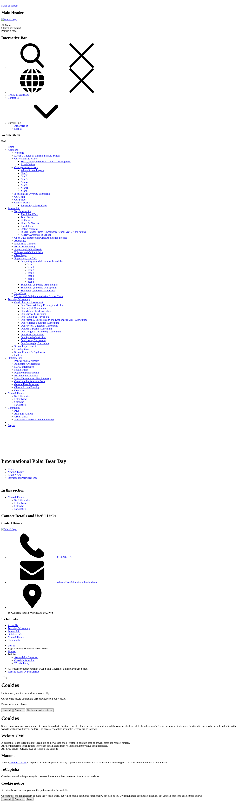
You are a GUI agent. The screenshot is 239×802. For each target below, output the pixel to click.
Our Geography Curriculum (35, 343)
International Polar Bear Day (22, 477)
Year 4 (24, 182)
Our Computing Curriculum (35, 316)
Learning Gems (22, 349)
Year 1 (24, 173)
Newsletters (20, 404)
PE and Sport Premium (26, 375)
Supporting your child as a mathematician (42, 261)
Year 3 (24, 179)
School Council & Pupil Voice (29, 352)
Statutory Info (15, 358)
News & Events (16, 393)
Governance (20, 390)
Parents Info (14, 208)
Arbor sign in (21, 125)
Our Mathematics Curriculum (36, 311)
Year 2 (24, 176)
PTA (16, 410)
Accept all (19, 710)
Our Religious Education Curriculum (40, 322)
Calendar (19, 402)
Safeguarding (21, 369)
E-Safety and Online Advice (28, 252)
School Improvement (25, 346)
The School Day (29, 214)
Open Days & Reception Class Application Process (40, 237)
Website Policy (22, 663)
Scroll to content (9, 5)
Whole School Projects (32, 170)
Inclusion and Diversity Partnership (32, 193)
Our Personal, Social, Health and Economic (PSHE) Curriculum (54, 319)
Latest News (20, 399)
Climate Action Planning (27, 387)
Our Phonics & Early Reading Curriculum (42, 305)
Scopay (18, 128)
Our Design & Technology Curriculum (41, 331)
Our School (20, 199)
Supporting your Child (25, 258)
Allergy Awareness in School (36, 234)
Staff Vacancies (22, 396)
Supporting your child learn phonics (39, 284)
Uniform (25, 220)
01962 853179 (64, 557)
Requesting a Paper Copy (34, 205)
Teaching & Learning (19, 299)
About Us (13, 149)
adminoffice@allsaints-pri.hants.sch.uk (77, 582)
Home (11, 146)
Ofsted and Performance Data (29, 381)
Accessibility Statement (26, 657)
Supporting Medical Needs (28, 249)
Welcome (19, 152)
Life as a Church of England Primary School (37, 155)
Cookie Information (24, 660)
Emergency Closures (25, 243)
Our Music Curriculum (32, 334)
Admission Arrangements (27, 363)
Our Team (19, 196)
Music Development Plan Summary (32, 378)
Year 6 (24, 190)
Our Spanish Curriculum (33, 337)
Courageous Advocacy (26, 167)
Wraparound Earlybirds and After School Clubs (38, 296)
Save (29, 799)
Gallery (18, 355)
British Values (28, 164)
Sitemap (12, 651)
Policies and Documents (26, 360)
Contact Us (13, 97)
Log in (11, 425)
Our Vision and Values (26, 158)
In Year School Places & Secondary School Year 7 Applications (53, 231)
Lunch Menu (27, 226)
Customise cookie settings (39, 710)
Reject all (7, 710)
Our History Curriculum (33, 340)
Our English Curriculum (33, 308)
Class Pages (20, 255)
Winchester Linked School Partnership (34, 419)
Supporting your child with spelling (39, 287)
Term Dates (27, 217)
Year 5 (24, 185)
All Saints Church (23, 413)
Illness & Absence (30, 223)
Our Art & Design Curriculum (36, 328)
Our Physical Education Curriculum (39, 325)
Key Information (22, 211)
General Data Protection (26, 384)
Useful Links (21, 416)
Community (14, 407)
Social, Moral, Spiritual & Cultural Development (46, 161)
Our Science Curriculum (33, 314)
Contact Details (22, 202)
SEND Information (24, 366)
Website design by (23, 671)
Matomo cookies (18, 762)
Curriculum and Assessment (28, 302)
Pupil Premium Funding (26, 372)
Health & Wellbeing (24, 246)
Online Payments (29, 229)
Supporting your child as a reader (38, 290)
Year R (24, 187)
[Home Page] (9, 19)
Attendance (20, 240)
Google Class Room (18, 94)
